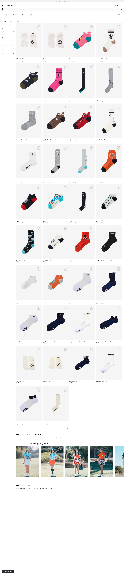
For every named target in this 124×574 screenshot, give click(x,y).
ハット (33, 437)
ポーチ (42, 437)
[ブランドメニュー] (121, 9)
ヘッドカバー (48, 437)
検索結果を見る (7, 571)
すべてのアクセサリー (20, 437)
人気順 (115, 18)
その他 (58, 437)
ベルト (54, 437)
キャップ (28, 437)
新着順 (119, 14)
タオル (38, 437)
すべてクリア (12, 21)
